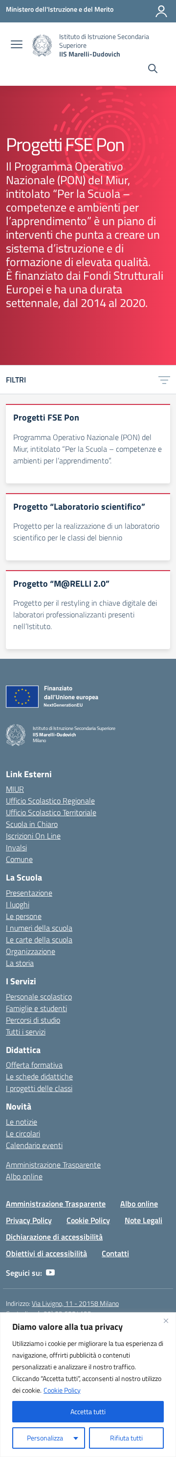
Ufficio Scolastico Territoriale (51, 812)
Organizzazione (30, 951)
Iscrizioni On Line (33, 836)
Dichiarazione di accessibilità (54, 1237)
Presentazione (29, 893)
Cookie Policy (62, 1390)
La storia (20, 963)
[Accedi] (161, 11)
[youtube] (50, 1272)
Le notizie (21, 1122)
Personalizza (45, 1438)
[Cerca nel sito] (152, 69)
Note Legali (143, 1220)
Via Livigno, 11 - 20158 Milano (75, 1303)
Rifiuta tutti (126, 1438)
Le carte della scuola (39, 939)
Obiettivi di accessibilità (46, 1253)
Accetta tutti (88, 1411)
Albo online (24, 1176)
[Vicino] (166, 1320)
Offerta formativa (34, 1065)
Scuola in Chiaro (32, 824)
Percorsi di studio (33, 1020)
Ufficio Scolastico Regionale (50, 800)
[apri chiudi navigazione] (16, 45)
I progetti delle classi (39, 1088)
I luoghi (17, 904)
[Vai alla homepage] (42, 46)
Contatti (115, 1253)
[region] (88, 1384)
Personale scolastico (39, 996)
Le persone (24, 916)
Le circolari (23, 1133)
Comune (19, 859)
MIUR (15, 789)
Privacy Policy (29, 1220)
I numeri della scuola (39, 928)
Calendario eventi (34, 1145)
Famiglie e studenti (36, 1008)
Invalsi (16, 847)
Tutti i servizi (25, 1031)
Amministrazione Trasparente (53, 1164)
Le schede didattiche (39, 1076)
